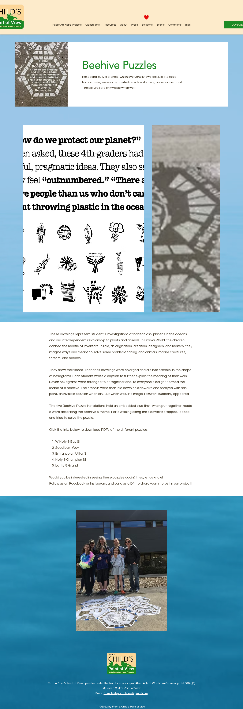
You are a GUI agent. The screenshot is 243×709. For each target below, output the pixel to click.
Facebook (77, 483)
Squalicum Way (67, 447)
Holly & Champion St (70, 459)
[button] (67, 25)
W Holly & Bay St (67, 441)
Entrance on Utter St (71, 453)
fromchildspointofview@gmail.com (126, 693)
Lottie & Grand (66, 465)
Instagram (98, 483)
